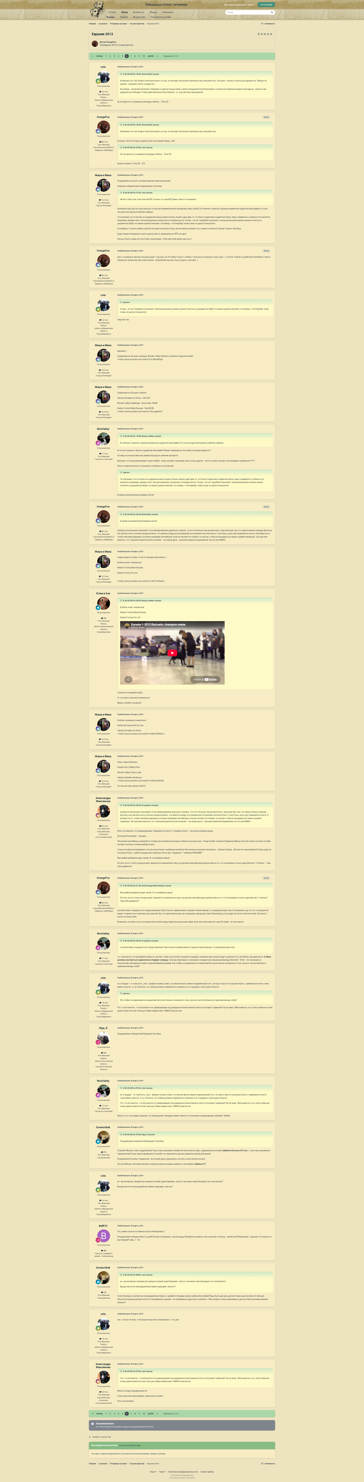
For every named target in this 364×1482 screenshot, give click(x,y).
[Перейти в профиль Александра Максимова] (103, 811)
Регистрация (266, 5)
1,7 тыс (104, 454)
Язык (152, 1472)
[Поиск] (272, 12)
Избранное (167, 12)
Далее (151, 56)
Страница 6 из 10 (170, 56)
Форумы (110, 17)
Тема (161, 1472)
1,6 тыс (104, 92)
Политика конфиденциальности (183, 1472)
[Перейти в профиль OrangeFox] (95, 44)
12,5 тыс (104, 200)
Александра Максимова (103, 800)
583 (104, 1250)
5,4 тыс (104, 826)
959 (104, 618)
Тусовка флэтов (125, 45)
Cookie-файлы (207, 1472)
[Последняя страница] (157, 56)
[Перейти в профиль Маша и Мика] (103, 185)
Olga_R (103, 1027)
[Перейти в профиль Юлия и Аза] (103, 603)
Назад (99, 56)
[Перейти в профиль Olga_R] (103, 1038)
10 (144, 56)
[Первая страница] (93, 56)
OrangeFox (111, 42)
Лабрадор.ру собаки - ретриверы (166, 4)
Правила (124, 17)
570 (104, 1152)
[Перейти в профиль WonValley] (103, 438)
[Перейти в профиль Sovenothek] (103, 1137)
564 (104, 1053)
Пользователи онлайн (160, 17)
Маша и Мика (103, 175)
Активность (138, 12)
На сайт (112, 12)
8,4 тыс (104, 142)
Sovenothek (103, 1127)
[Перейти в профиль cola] (103, 77)
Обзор (124, 12)
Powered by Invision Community (182, 1478)
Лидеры (153, 12)
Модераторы (139, 17)
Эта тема (261, 12)
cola (103, 66)
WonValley (103, 428)
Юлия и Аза (103, 593)
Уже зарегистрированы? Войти (239, 5)
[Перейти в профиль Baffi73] (103, 1235)
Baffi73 (103, 1225)
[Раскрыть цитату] (121, 74)
